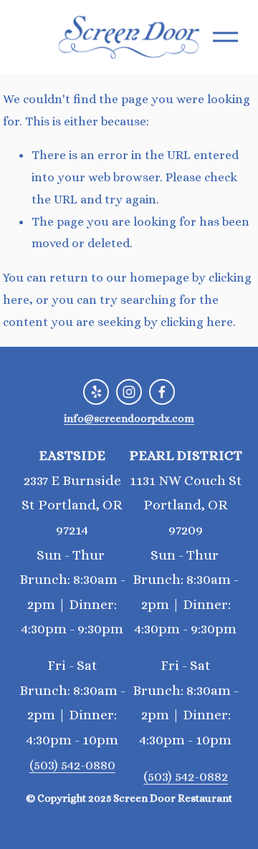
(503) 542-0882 (185, 777)
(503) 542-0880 (72, 765)
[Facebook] (162, 392)
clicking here (197, 322)
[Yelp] (96, 392)
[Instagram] (129, 392)
